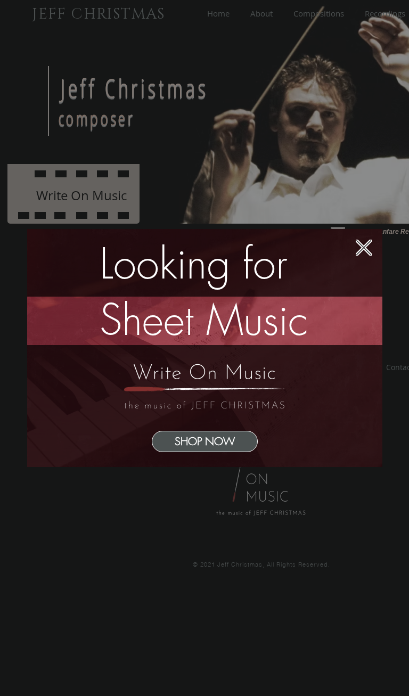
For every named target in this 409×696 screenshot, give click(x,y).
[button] (364, 248)
